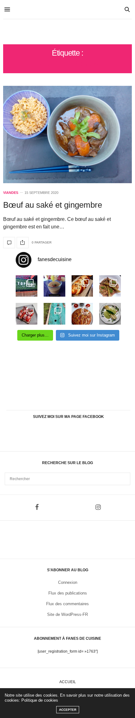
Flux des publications (67, 593)
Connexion (67, 582)
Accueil (67, 682)
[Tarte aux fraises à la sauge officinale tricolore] (26, 314)
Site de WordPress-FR (67, 614)
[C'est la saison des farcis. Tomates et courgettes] (54, 286)
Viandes (10, 193)
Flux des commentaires (67, 603)
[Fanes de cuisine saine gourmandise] (67, 31)
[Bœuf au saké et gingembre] (67, 134)
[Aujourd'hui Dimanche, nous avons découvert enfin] (26, 286)
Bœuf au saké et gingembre (52, 205)
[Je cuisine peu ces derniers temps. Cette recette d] (110, 314)
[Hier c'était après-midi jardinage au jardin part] (54, 314)
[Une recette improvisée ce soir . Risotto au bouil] (110, 286)
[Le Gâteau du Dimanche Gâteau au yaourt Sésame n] (82, 314)
